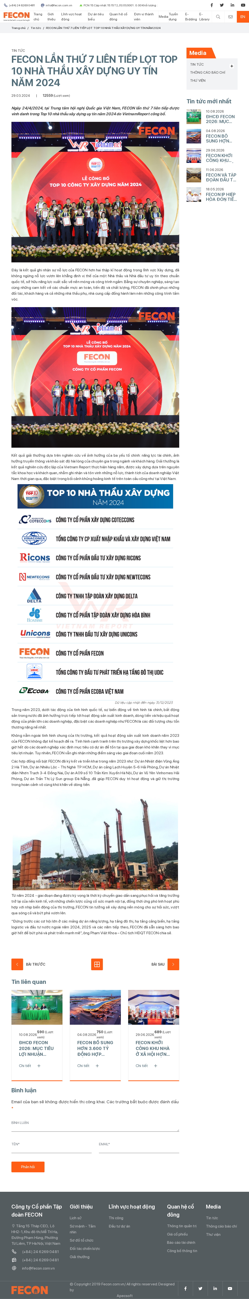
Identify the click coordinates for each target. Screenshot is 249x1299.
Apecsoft (125, 1295)
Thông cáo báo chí (207, 72)
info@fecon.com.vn (38, 1268)
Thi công (116, 1218)
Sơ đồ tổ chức (81, 1240)
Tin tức (36, 28)
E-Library (204, 16)
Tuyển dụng (173, 16)
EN (242, 16)
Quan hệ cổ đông (118, 16)
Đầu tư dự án (119, 1226)
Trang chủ (38, 16)
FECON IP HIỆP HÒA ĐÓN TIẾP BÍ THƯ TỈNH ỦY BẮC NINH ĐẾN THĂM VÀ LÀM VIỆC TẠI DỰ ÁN (221, 197)
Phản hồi (28, 1167)
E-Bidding (191, 16)
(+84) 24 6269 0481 (40, 1251)
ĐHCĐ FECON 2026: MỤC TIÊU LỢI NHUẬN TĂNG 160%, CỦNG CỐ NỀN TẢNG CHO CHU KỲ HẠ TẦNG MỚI (36, 1048)
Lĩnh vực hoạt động (71, 16)
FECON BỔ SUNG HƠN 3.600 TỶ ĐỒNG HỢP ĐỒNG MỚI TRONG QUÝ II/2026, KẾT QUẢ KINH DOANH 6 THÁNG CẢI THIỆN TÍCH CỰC (95, 1048)
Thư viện (197, 80)
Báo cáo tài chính (181, 1242)
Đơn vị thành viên (144, 16)
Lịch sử (75, 1218)
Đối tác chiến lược (85, 1248)
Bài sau (158, 964)
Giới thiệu (52, 16)
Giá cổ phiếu (177, 1234)
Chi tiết (25, 1065)
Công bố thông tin (182, 1250)
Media (164, 16)
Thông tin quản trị (181, 1226)
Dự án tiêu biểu (96, 16)
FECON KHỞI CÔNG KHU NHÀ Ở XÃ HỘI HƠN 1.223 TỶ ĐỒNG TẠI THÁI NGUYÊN (152, 1048)
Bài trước (35, 964)
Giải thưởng (79, 1257)
